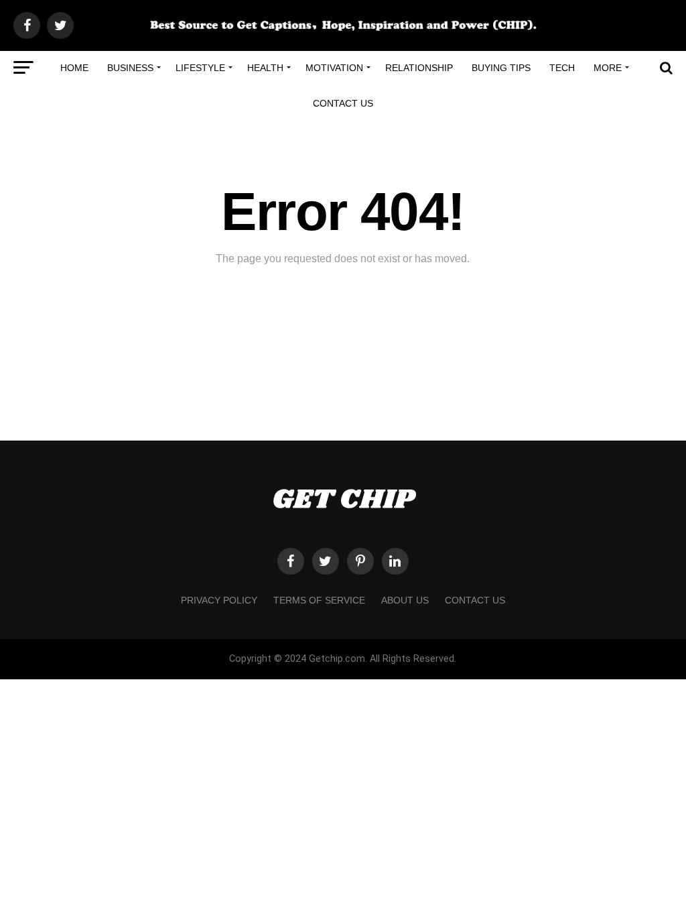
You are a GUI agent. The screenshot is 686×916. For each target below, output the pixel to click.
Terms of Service (319, 600)
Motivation (334, 67)
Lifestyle (200, 67)
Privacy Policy (219, 600)
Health (265, 67)
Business (130, 67)
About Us (405, 600)
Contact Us (343, 103)
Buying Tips (501, 67)
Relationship (419, 67)
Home (74, 67)
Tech (562, 67)
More (608, 67)
